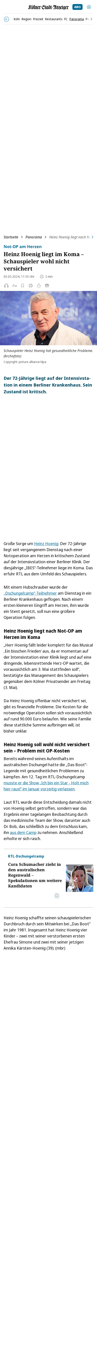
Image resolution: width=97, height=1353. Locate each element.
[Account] (88, 7)
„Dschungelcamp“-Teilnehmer (30, 593)
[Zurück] (6, 19)
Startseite (11, 237)
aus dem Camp (23, 832)
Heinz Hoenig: (46, 543)
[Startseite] (48, 7)
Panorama (33, 237)
